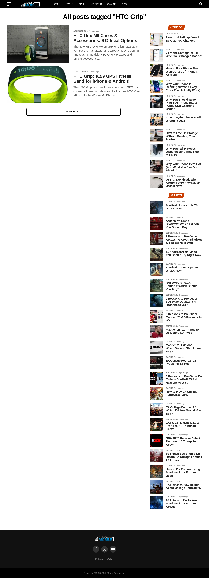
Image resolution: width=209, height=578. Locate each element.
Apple (82, 4)
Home (56, 4)
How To (68, 4)
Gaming (112, 4)
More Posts (73, 111)
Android (96, 4)
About (126, 4)
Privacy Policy (104, 558)
